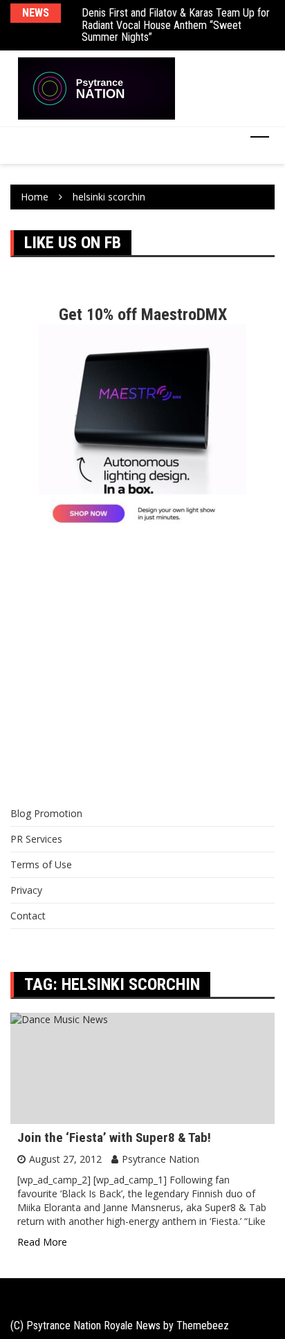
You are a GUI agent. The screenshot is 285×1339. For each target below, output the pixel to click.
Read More (42, 1241)
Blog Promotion (46, 813)
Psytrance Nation (160, 1158)
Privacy (26, 890)
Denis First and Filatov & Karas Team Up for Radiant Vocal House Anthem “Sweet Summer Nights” (176, 25)
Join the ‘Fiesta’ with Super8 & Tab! (114, 1137)
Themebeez (202, 1325)
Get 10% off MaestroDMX (143, 314)
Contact (28, 915)
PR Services (36, 838)
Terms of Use (41, 864)
